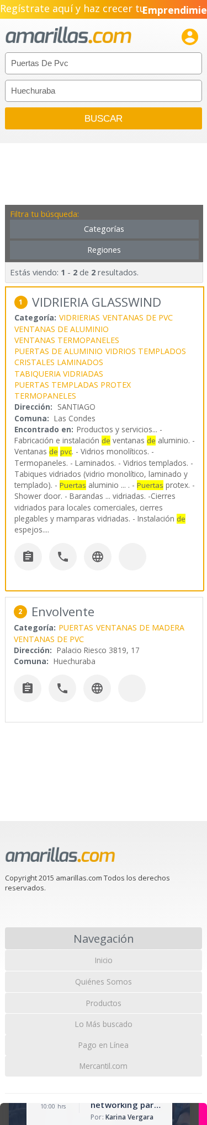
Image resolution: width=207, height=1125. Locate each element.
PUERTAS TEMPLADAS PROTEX (72, 384)
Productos (103, 1003)
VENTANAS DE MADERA (140, 627)
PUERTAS (76, 627)
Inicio (104, 960)
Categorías (104, 229)
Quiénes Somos (103, 981)
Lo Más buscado (103, 1024)
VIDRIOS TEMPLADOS (145, 351)
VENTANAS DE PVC (138, 317)
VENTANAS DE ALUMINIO (61, 329)
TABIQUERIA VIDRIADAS (58, 373)
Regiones (104, 249)
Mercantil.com (103, 1066)
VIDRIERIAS (79, 317)
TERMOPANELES (45, 395)
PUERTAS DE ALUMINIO (58, 351)
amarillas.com (68, 35)
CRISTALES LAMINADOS (58, 362)
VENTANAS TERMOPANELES (66, 340)
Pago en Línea (103, 1045)
